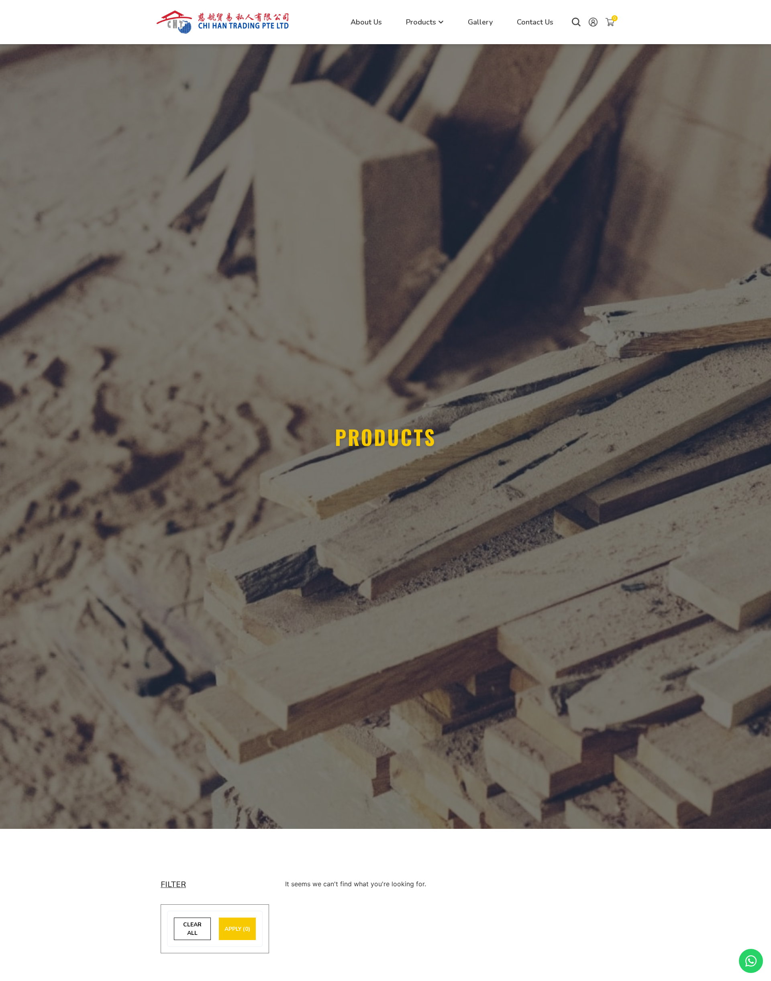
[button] (576, 22)
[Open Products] (441, 22)
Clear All (192, 929)
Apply (237, 929)
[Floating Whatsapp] (751, 961)
